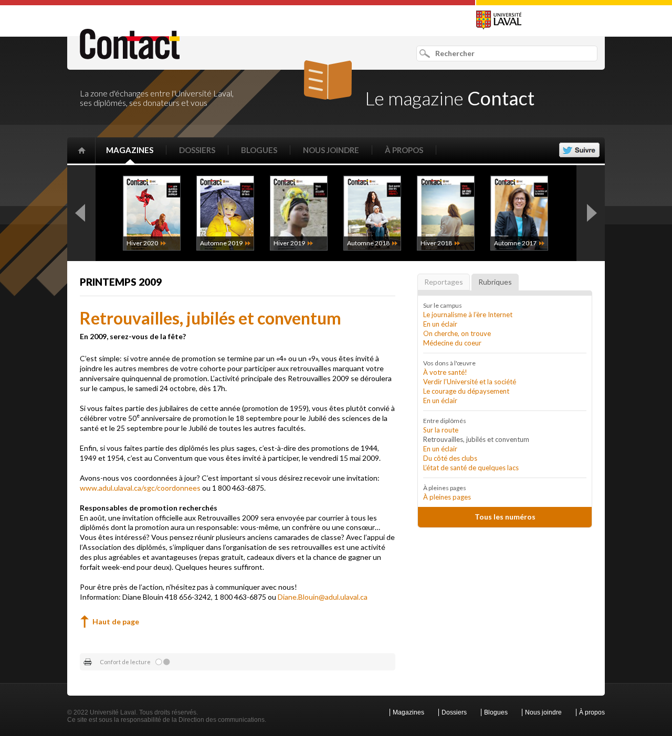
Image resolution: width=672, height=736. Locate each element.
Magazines (129, 150)
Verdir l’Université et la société (469, 381)
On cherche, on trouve (457, 333)
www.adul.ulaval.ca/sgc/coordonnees (140, 487)
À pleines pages (447, 497)
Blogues (259, 150)
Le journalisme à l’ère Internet (467, 314)
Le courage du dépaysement (466, 391)
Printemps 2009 (121, 282)
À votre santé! (445, 372)
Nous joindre (331, 150)
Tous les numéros (505, 516)
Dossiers (197, 150)
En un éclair (440, 324)
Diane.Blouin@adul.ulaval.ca (323, 596)
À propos (404, 150)
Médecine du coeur (452, 343)
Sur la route (440, 430)
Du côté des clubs (450, 458)
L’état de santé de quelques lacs (471, 467)
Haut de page (115, 621)
